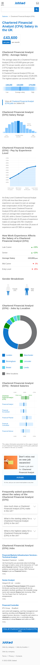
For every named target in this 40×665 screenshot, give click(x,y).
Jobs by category (8, 647)
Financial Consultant (5, 424)
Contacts (19, 656)
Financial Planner (7, 418)
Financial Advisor (7, 431)
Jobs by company (8, 651)
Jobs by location (22, 647)
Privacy (11, 656)
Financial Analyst (7, 404)
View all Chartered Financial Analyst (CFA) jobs (20, 630)
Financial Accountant (6, 411)
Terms (4, 656)
